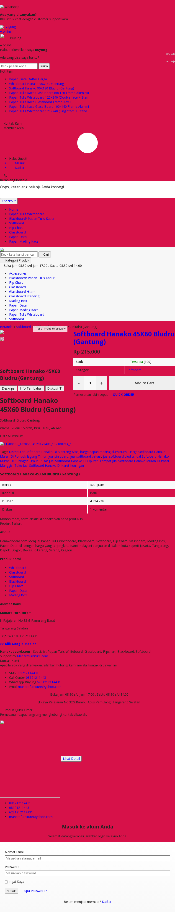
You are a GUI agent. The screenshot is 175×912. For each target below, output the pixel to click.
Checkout (9, 201)
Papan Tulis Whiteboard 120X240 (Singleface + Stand (48, 111)
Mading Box (18, 301)
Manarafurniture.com (32, 656)
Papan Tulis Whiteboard (26, 214)
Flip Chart (16, 227)
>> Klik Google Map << (18, 644)
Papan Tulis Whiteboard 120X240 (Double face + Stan (48, 97)
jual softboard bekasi (85, 456)
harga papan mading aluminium (103, 452)
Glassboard (17, 232)
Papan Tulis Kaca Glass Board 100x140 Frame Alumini (49, 106)
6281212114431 (49, 682)
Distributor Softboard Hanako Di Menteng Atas (43, 452)
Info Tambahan (31, 388)
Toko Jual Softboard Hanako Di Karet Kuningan (49, 465)
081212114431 (28, 673)
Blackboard (17, 581)
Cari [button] (45, 254)
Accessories (18, 273)
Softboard (16, 223)
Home (13, 209)
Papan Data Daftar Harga (28, 79)
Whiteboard (17, 568)
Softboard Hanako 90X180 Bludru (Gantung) (41, 88)
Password (12, 867)
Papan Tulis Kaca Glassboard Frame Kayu (40, 102)
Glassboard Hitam (22, 291)
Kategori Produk (16, 260)
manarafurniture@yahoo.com (40, 686)
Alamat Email (14, 852)
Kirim (44, 66)
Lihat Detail (71, 758)
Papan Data (18, 237)
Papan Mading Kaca (24, 241)
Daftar (106, 901)
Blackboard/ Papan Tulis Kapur (31, 218)
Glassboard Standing (24, 296)
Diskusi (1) (54, 388)
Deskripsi (8, 388)
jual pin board (58, 456)
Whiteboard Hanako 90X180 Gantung (36, 83)
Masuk (11, 890)
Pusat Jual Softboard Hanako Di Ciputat (69, 461)
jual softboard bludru (118, 456)
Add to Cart (144, 383)
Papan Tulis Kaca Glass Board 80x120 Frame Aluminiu (49, 93)
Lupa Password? (35, 890)
